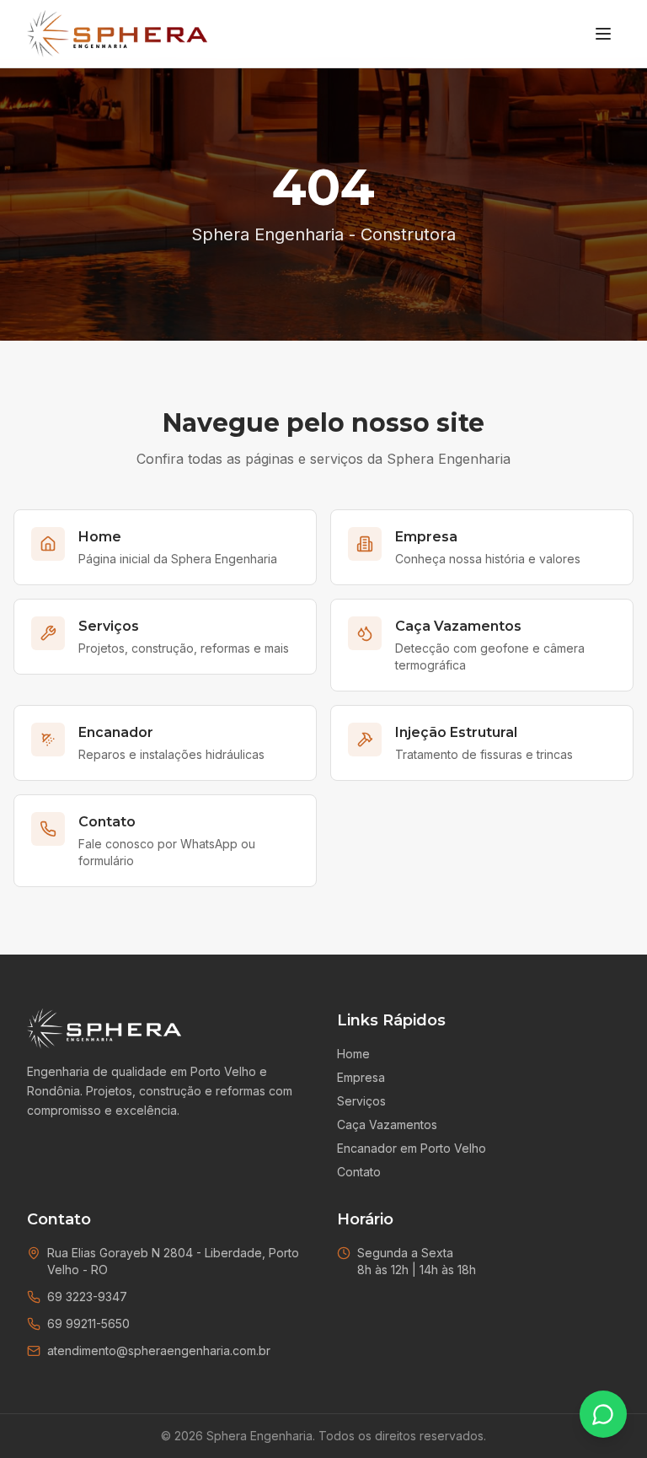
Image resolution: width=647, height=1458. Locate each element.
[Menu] (603, 34)
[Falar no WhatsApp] (603, 1414)
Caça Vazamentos (387, 1124)
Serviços (361, 1101)
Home (353, 1053)
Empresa (361, 1077)
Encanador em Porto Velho (411, 1148)
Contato (359, 1172)
